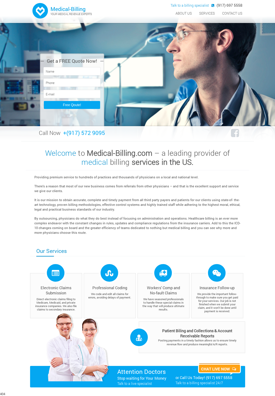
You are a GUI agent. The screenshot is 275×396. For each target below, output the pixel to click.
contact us (232, 13)
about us (184, 13)
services (207, 13)
